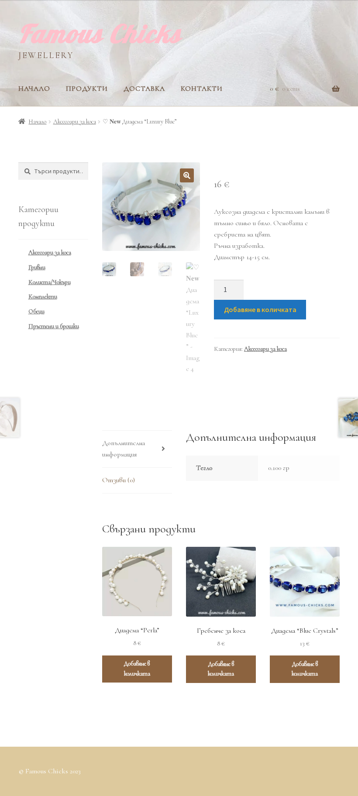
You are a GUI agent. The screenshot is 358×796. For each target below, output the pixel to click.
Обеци (36, 311)
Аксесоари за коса (74, 121)
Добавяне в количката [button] (137, 668)
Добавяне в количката (260, 309)
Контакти (202, 88)
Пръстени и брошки (53, 326)
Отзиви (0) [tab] (118, 480)
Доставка (144, 88)
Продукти (87, 88)
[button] (187, 175)
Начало (34, 88)
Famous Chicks (99, 33)
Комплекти (42, 296)
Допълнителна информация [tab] (123, 449)
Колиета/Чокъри (49, 282)
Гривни (36, 267)
